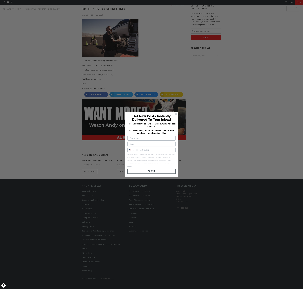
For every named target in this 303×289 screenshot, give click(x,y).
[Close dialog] (176, 114)
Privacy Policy (162, 163)
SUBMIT (151, 171)
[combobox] (131, 150)
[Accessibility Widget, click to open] (3, 285)
